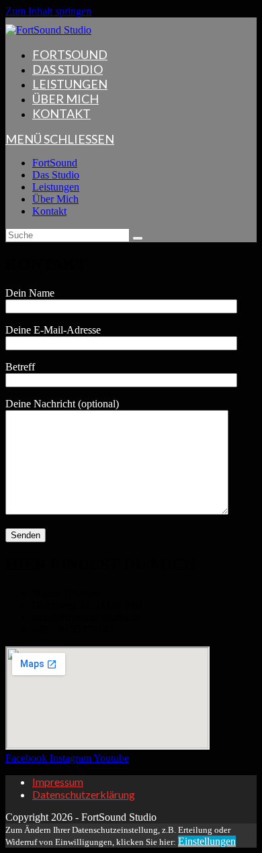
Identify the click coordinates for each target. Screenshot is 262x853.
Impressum (57, 781)
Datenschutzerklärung (83, 794)
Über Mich (55, 199)
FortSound (54, 162)
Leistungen (55, 187)
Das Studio (55, 175)
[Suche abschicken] (137, 238)
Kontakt (49, 211)
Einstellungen (207, 841)
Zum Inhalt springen (48, 11)
